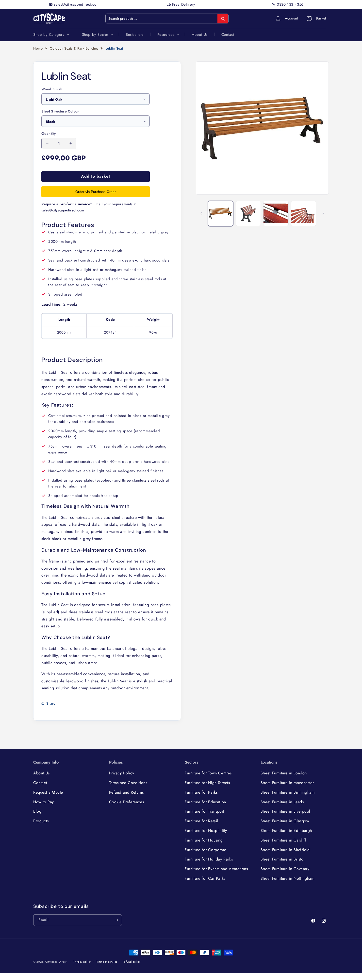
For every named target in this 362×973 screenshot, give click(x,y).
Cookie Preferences (126, 802)
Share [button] (50, 703)
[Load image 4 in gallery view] (303, 213)
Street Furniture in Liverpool (285, 811)
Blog (37, 811)
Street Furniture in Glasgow (285, 821)
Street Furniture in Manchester (287, 783)
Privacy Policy (121, 773)
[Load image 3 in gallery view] (276, 213)
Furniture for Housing (204, 840)
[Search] (222, 19)
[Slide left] (201, 213)
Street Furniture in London (284, 773)
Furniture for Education (205, 802)
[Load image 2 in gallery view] (248, 213)
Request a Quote (48, 792)
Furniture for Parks (201, 792)
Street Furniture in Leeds (282, 802)
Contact (40, 783)
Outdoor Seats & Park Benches (74, 48)
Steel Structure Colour (60, 111)
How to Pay (43, 802)
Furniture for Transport (204, 811)
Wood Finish (51, 89)
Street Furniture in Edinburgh (286, 830)
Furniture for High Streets (207, 783)
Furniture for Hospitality (206, 830)
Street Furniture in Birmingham (288, 792)
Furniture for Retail (201, 821)
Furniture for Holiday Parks (209, 859)
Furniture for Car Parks (205, 878)
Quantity (48, 133)
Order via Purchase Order (95, 192)
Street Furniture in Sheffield (285, 850)
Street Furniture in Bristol (283, 859)
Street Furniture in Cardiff (283, 840)
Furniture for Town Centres (208, 773)
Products (41, 821)
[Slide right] (323, 213)
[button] (50, 34)
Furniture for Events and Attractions (216, 869)
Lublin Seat (114, 48)
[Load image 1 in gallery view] (220, 213)
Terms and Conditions (128, 783)
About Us (41, 773)
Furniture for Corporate (205, 850)
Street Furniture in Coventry (285, 869)
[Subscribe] (116, 920)
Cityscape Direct (56, 962)
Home (38, 48)
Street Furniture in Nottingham (287, 878)
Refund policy (132, 962)
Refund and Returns (126, 792)
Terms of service (106, 962)
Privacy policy (82, 962)
